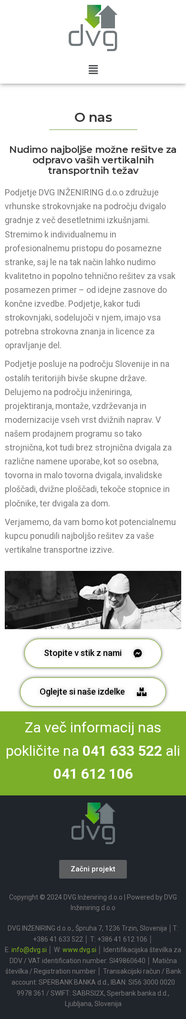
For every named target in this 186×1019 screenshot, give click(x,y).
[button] (93, 70)
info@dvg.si (29, 950)
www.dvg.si (79, 950)
